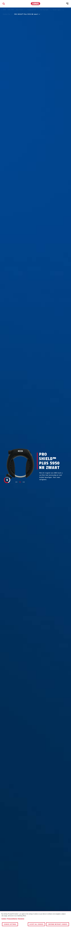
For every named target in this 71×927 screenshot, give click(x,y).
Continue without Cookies (57, 924)
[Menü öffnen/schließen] (67, 3)
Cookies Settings (10, 924)
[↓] (23, 482)
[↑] (17, 482)
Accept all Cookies (36, 924)
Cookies (3, 918)
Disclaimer (21, 918)
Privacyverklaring (12, 918)
